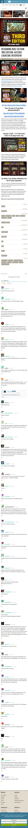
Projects (10, 4)
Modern (3, 236)
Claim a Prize (3, 810)
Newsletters (16, 798)
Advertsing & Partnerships (19, 800)
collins (6, 380)
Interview (8, 222)
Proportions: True (15, 262)
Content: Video (10, 260)
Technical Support (4, 812)
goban (6, 368)
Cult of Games (3, 795)
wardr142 (7, 544)
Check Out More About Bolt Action (14, 116)
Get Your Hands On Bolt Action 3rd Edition (14, 105)
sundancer (7, 474)
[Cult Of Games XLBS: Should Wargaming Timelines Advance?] (6, 14)
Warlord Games (9, 81)
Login (25, 273)
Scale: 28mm (21, 262)
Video (2, 227)
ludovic (7, 486)
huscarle (7, 447)
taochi (6, 746)
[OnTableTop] (2, 1)
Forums (14, 4)
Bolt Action (3, 206)
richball (7, 532)
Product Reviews (17, 802)
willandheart (8, 591)
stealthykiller (8, 666)
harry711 (7, 724)
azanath (7, 702)
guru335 (7, 463)
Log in (26, 1)
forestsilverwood (9, 522)
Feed (20, 1)
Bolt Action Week (8, 215)
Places (17, 4)
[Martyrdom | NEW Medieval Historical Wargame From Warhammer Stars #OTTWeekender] (19, 14)
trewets (7, 677)
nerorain (7, 556)
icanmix (7, 777)
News (3, 4)
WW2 (5, 236)
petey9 (6, 339)
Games (6, 4)
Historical (17, 215)
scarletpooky (8, 612)
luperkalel (7, 496)
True (2, 241)
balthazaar (7, 624)
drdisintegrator (9, 413)
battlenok (7, 568)
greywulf (7, 356)
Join (23, 1)
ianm (6, 423)
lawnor (6, 309)
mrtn (6, 580)
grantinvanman (8, 436)
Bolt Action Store (15, 1)
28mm (3, 246)
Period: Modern (4, 262)
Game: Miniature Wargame (18, 260)
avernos (9, 391)
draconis (7, 644)
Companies (3, 802)
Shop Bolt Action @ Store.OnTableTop (14, 113)
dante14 (7, 288)
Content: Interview (4, 260)
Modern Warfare (22, 215)
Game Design (4, 222)
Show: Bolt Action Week (5, 264)
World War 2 (9, 217)
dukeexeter (7, 760)
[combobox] (14, 8)
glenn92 (7, 714)
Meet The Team (17, 812)
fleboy (6, 654)
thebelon (7, 736)
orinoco (7, 402)
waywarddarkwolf (9, 506)
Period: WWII (9, 262)
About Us (16, 810)
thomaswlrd (8, 602)
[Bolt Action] (14, 32)
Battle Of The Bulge (17, 86)
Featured (13, 215)
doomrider (7, 299)
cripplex (7, 324)
